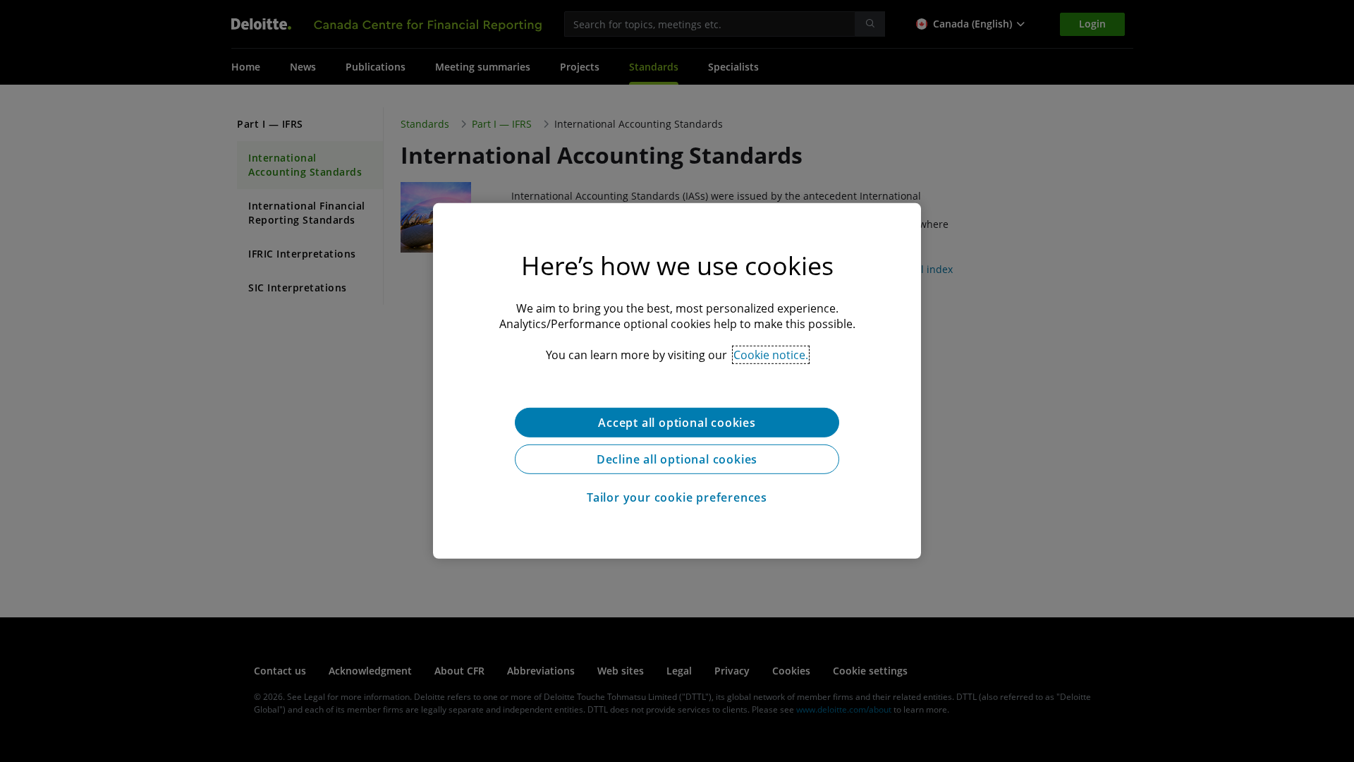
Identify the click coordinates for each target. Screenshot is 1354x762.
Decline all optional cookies (677, 459)
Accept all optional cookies (677, 422)
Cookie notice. (770, 355)
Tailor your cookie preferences (677, 497)
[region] (677, 381)
